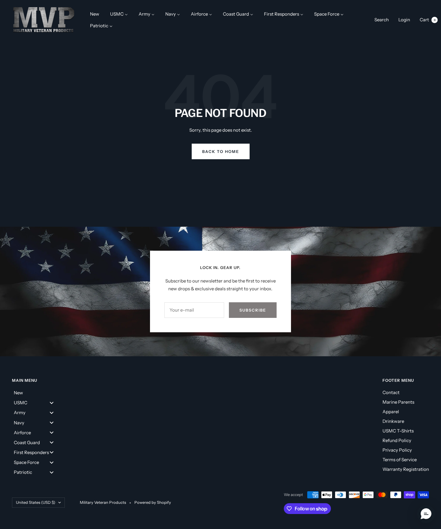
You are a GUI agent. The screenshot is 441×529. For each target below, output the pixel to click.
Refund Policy (396, 440)
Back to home (220, 151)
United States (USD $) (35, 502)
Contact (391, 392)
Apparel (390, 411)
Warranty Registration (405, 469)
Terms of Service (399, 459)
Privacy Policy (397, 450)
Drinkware (393, 421)
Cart (428, 19)
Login (404, 19)
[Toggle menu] (52, 402)
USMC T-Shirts (398, 431)
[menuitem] (94, 14)
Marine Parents (398, 402)
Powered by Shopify (152, 502)
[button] (426, 514)
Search (381, 19)
